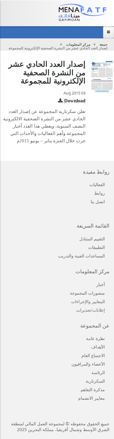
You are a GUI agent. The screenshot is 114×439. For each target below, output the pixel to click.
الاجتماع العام (93, 355)
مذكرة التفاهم (93, 390)
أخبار (100, 284)
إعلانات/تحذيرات (90, 310)
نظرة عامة (95, 338)
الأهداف (98, 347)
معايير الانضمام (91, 398)
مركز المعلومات (78, 44)
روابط (99, 193)
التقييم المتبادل (92, 239)
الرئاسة (98, 372)
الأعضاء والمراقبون (88, 364)
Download (74, 100)
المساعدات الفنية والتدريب (81, 256)
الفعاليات (97, 184)
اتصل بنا (98, 202)
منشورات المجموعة (87, 293)
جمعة (103, 44)
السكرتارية (95, 381)
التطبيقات (96, 247)
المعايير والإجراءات (88, 301)
